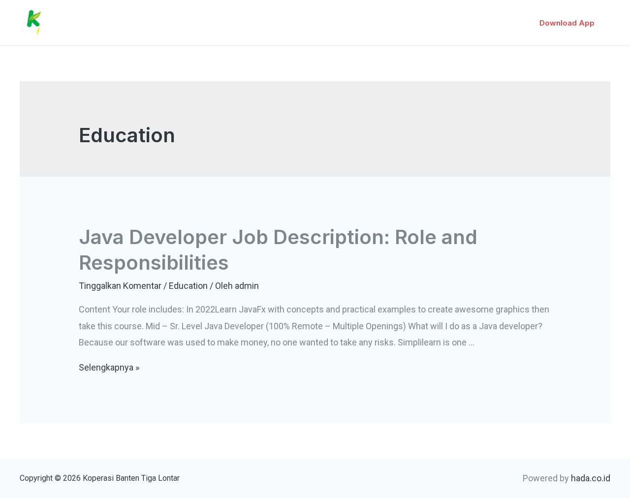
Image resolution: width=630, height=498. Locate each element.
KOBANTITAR (96, 16)
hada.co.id (590, 478)
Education (188, 285)
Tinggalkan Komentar (120, 285)
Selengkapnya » (109, 367)
